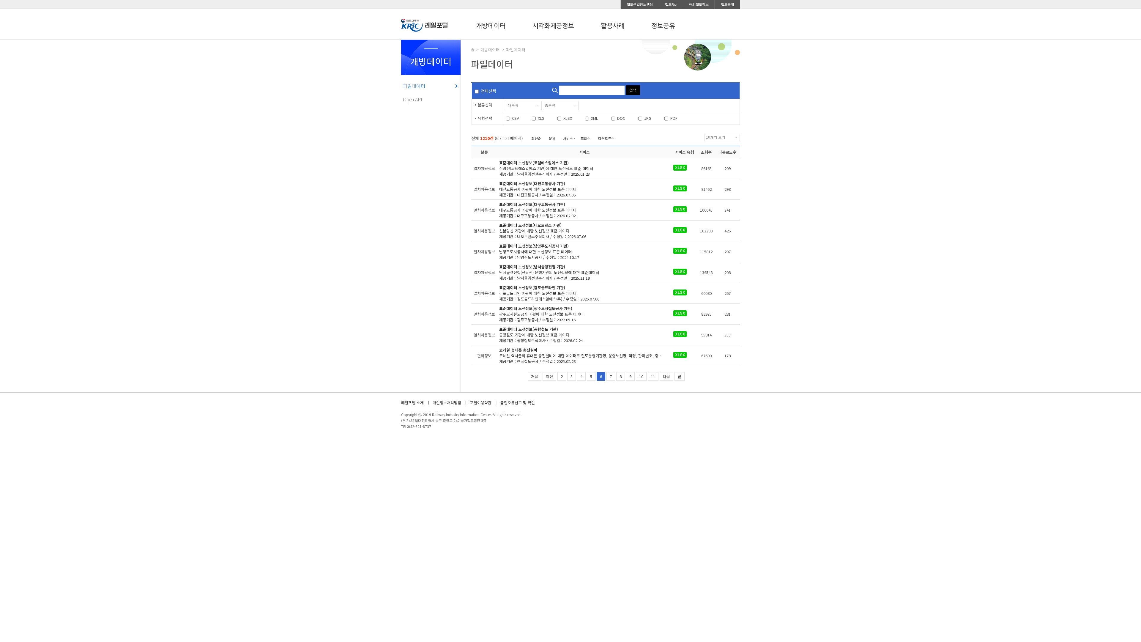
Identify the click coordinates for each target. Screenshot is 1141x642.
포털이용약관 (480, 402)
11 (653, 376)
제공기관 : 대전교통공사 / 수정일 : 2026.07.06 (537, 189)
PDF (673, 118)
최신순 (536, 138)
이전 (549, 376)
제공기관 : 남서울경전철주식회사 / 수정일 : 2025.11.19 (549, 272)
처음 (534, 376)
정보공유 (663, 25)
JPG (647, 118)
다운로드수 (606, 138)
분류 (552, 138)
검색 (632, 90)
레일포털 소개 (412, 402)
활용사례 (613, 25)
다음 (666, 376)
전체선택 (488, 91)
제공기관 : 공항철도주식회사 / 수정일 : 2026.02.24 (541, 334)
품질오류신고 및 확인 (517, 402)
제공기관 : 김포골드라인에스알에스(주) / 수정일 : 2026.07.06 (549, 293)
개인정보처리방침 (447, 402)
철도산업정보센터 (640, 4)
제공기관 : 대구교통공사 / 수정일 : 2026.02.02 (537, 210)
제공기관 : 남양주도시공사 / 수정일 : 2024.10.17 (539, 251)
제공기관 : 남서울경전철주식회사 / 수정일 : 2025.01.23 (546, 168)
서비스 (568, 138)
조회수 (585, 138)
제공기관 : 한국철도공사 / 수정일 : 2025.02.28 (584, 355)
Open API (412, 99)
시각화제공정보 (553, 25)
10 (641, 376)
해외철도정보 (699, 4)
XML (594, 118)
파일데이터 (414, 85)
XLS (541, 118)
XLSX (567, 118)
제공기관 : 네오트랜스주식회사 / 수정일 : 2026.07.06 (542, 230)
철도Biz (671, 4)
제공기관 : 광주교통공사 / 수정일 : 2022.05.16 (541, 314)
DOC (621, 118)
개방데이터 (491, 25)
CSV (515, 118)
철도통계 (727, 4)
